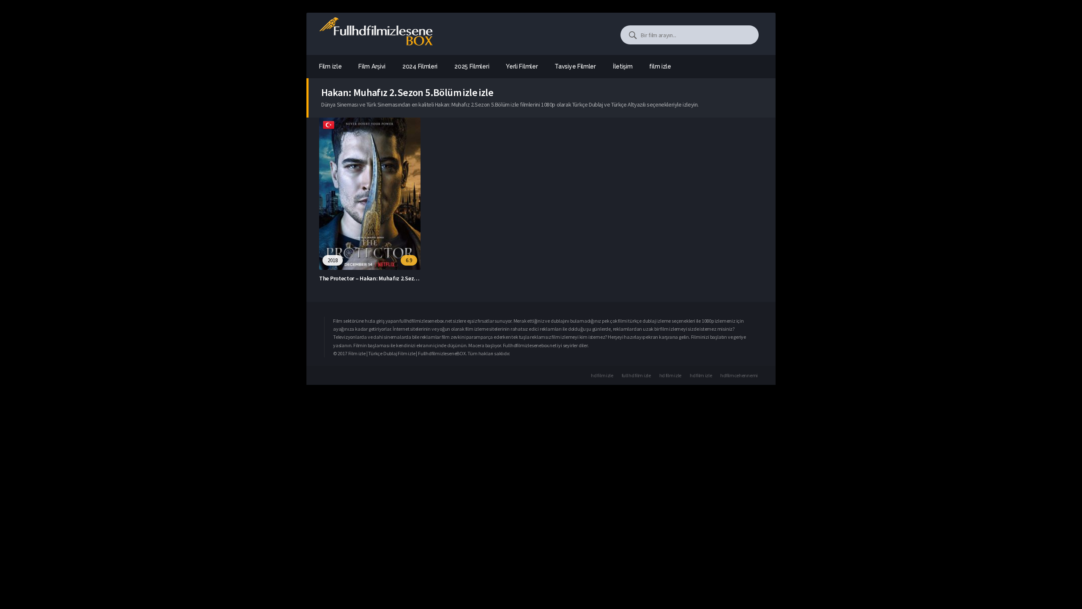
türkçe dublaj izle (646, 321)
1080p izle (712, 321)
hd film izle (602, 375)
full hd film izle (636, 375)
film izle (660, 66)
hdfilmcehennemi (739, 375)
